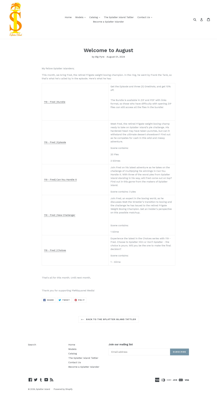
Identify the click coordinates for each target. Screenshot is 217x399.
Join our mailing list (120, 344)
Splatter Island (43, 389)
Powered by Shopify (63, 389)
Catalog (95, 17)
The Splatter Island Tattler (119, 17)
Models (81, 17)
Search (32, 344)
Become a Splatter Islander (108, 21)
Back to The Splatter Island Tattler (110, 319)
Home (68, 17)
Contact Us (145, 17)
